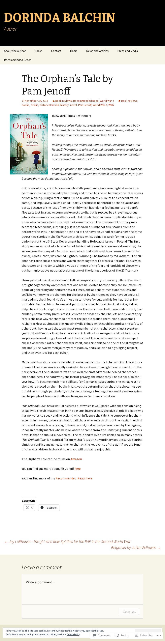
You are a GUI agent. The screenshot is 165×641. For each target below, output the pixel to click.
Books (38, 51)
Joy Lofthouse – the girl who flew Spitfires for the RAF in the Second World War (67, 541)
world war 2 (107, 101)
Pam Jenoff (84, 105)
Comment (129, 611)
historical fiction (49, 105)
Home (73, 51)
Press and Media (127, 51)
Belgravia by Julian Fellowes (136, 547)
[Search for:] (157, 51)
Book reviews (63, 101)
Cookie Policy (73, 634)
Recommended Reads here (74, 478)
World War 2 (100, 105)
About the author (15, 51)
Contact (56, 51)
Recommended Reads (17, 60)
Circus (34, 105)
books (25, 105)
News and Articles (97, 51)
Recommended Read (86, 101)
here (77, 469)
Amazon (76, 459)
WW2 (111, 105)
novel (73, 105)
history (64, 105)
